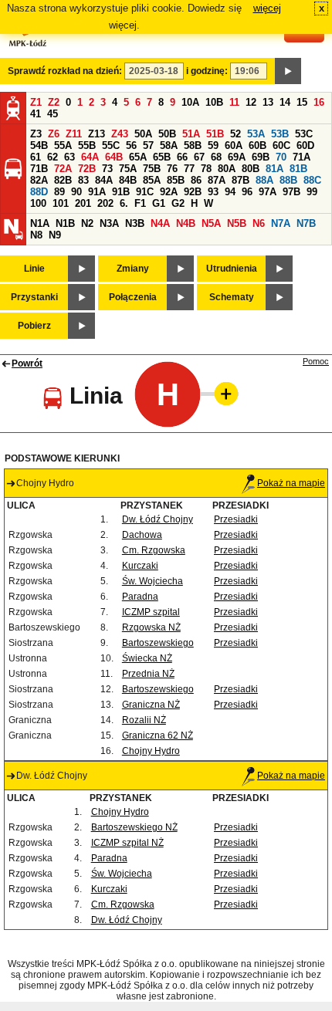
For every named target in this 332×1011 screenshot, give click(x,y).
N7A (280, 223)
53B (280, 134)
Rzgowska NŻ (151, 627)
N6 (258, 223)
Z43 (119, 134)
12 (251, 102)
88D (39, 192)
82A (39, 180)
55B (87, 145)
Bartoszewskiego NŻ (134, 827)
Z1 (36, 102)
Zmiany (133, 268)
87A (216, 180)
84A (104, 180)
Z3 (36, 134)
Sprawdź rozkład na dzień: (65, 71)
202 (105, 203)
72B (87, 168)
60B (257, 145)
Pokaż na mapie (291, 483)
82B (63, 180)
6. (124, 203)
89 (59, 192)
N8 (36, 235)
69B (260, 157)
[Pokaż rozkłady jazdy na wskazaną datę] (288, 71)
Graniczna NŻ (151, 704)
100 (38, 203)
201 (83, 203)
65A (138, 157)
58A (169, 145)
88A (264, 180)
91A (97, 192)
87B (240, 180)
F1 (140, 203)
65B (162, 157)
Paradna (140, 596)
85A (152, 180)
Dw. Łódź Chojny (157, 519)
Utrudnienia (231, 268)
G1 (158, 203)
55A (63, 145)
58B (193, 145)
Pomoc (316, 361)
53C (304, 134)
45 (52, 114)
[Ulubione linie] (222, 393)
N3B (134, 223)
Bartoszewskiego (158, 642)
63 (69, 157)
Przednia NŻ (148, 673)
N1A (39, 223)
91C (145, 192)
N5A (211, 223)
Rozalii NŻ (144, 720)
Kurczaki (140, 565)
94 (230, 192)
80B (250, 168)
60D (305, 145)
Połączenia (133, 297)
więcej (267, 8)
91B (121, 192)
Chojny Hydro (151, 751)
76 (172, 168)
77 (189, 168)
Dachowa (142, 534)
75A (128, 168)
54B (39, 145)
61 (35, 157)
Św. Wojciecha (152, 581)
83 (83, 180)
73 (107, 168)
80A (226, 168)
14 (284, 102)
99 (312, 192)
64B (114, 157)
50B (167, 134)
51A (191, 134)
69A (237, 157)
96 (247, 192)
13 (268, 102)
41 (35, 114)
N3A (109, 223)
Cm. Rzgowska (153, 550)
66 (182, 157)
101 (61, 203)
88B (288, 180)
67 (199, 157)
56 (131, 145)
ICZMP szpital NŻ (127, 842)
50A (143, 134)
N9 (55, 235)
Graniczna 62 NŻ (157, 735)
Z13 (96, 134)
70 (281, 157)
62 (52, 157)
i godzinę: (207, 71)
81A (274, 168)
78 (206, 168)
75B (152, 168)
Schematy (231, 297)
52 (235, 134)
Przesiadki (236, 519)
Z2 (53, 102)
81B (298, 168)
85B (176, 180)
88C (312, 180)
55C (111, 145)
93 (213, 192)
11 (234, 102)
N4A (160, 223)
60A (233, 145)
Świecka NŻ (147, 658)
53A (256, 134)
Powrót (27, 363)
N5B (236, 223)
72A (63, 168)
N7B (306, 223)
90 (76, 192)
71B (39, 168)
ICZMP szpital (151, 612)
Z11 (74, 134)
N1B (65, 223)
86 (196, 180)
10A (190, 102)
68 (216, 157)
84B (128, 180)
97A (267, 192)
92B (193, 192)
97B (291, 192)
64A (90, 157)
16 (318, 102)
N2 (87, 223)
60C (281, 145)
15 (301, 102)
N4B (185, 223)
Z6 (53, 134)
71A (301, 157)
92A (169, 192)
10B (214, 102)
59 (213, 145)
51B (215, 134)
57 (148, 145)
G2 (178, 203)
